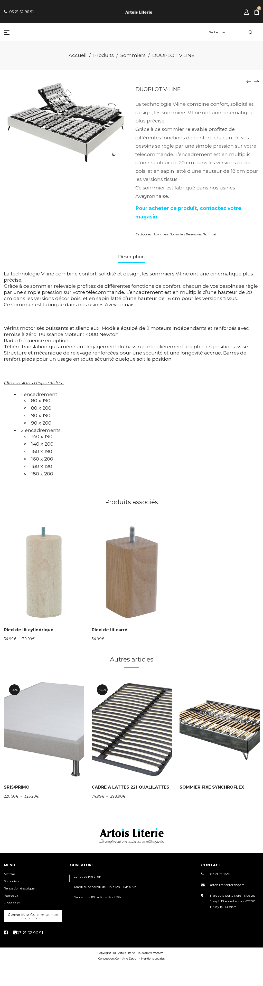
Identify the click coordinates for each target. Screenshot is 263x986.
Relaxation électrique (19, 888)
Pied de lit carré (109, 629)
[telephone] (28, 932)
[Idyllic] (248, 81)
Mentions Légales (153, 958)
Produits (103, 55)
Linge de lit (12, 903)
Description (131, 257)
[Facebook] (6, 932)
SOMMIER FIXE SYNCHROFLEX (212, 787)
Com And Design (126, 958)
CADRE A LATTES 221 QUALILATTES (130, 787)
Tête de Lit (11, 895)
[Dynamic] (256, 81)
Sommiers (133, 55)
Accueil (78, 55)
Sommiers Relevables (185, 234)
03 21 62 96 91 (220, 874)
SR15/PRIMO (17, 787)
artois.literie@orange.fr (227, 885)
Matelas (9, 874)
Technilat (209, 234)
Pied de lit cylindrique (28, 629)
